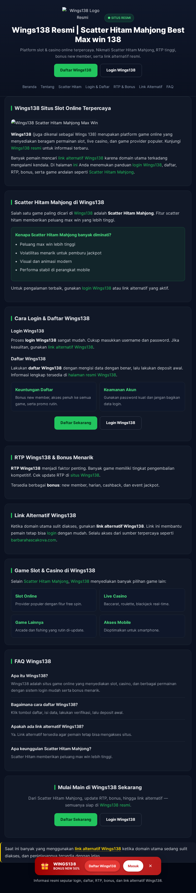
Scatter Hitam (69, 86)
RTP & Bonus (124, 86)
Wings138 (83, 213)
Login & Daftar (97, 86)
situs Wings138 (84, 475)
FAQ (170, 86)
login (51, 533)
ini (75, 164)
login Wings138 (147, 164)
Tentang (47, 86)
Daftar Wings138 (75, 70)
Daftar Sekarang (75, 422)
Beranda (29, 86)
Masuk (133, 866)
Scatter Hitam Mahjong (111, 172)
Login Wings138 (121, 70)
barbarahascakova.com (33, 539)
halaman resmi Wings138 (92, 374)
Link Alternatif (150, 86)
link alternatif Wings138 (80, 157)
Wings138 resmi (26, 148)
